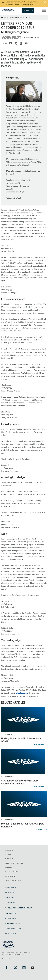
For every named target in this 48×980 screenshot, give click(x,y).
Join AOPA (8, 854)
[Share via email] (26, 43)
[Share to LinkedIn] (21, 43)
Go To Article (39, 744)
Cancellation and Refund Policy (18, 908)
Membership (9, 859)
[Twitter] (15, 968)
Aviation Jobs (10, 918)
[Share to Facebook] (10, 43)
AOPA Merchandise (12, 923)
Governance (9, 867)
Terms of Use (10, 903)
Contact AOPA (10, 887)
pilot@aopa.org (22, 693)
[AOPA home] (8, 11)
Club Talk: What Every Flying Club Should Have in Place (19, 782)
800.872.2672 (6, 958)
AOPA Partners (10, 876)
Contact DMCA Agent (13, 928)
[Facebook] (6, 968)
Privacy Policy (11, 913)
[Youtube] (32, 968)
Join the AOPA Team (11, 872)
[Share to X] (15, 43)
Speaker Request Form (13, 880)
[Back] (2, 17)
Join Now (28, 11)
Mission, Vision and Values (14, 863)
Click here (29, 5)
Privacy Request (12, 934)
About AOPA (9, 850)
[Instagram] (24, 968)
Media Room (9, 892)
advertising (10, 897)
